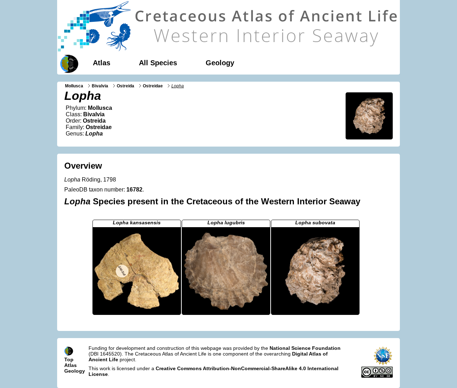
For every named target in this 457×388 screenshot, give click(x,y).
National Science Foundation (305, 348)
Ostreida (125, 86)
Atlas (101, 63)
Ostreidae (153, 86)
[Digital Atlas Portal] (68, 63)
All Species (158, 63)
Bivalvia (100, 86)
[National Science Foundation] (383, 364)
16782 (134, 190)
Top (69, 359)
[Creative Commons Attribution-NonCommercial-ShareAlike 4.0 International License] (377, 376)
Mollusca (74, 86)
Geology (220, 63)
